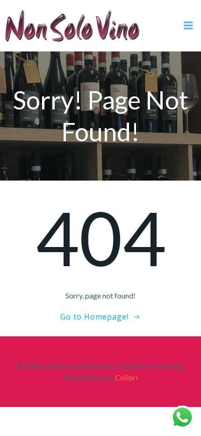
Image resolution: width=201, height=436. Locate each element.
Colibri (126, 377)
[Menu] (188, 26)
